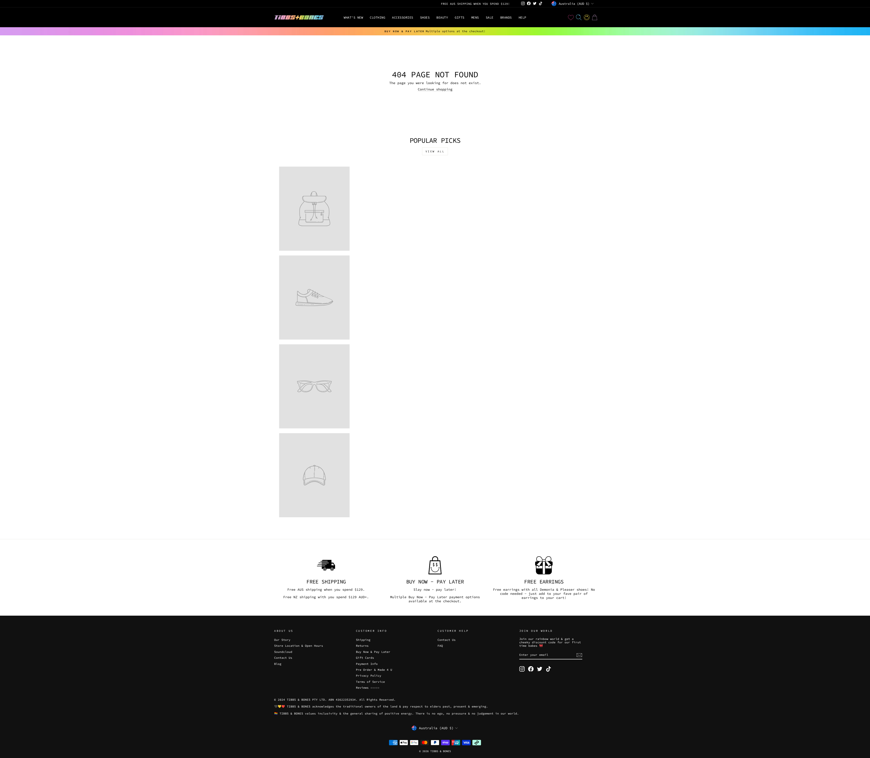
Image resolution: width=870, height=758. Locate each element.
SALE (489, 17)
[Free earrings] (544, 565)
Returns (362, 645)
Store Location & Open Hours (298, 645)
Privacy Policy (368, 675)
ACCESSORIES (402, 17)
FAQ (440, 645)
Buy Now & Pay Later (373, 652)
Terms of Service (370, 681)
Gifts (459, 17)
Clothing (377, 17)
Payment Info (367, 664)
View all (435, 151)
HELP (522, 17)
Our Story (282, 639)
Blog (277, 664)
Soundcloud (283, 652)
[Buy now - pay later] (435, 565)
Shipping (363, 639)
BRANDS (506, 17)
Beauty (442, 17)
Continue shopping (435, 89)
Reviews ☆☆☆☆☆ (367, 687)
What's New (353, 17)
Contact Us (283, 657)
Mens (475, 17)
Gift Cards (365, 657)
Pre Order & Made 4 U (374, 669)
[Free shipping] (326, 565)
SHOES (425, 17)
